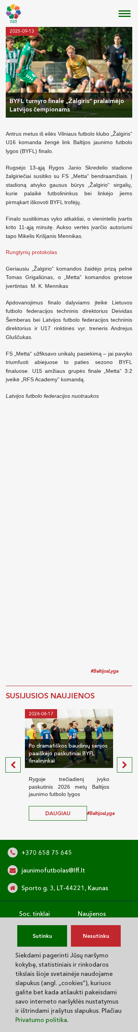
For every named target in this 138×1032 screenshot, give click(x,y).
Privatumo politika (41, 1020)
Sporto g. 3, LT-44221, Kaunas (64, 888)
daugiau (58, 813)
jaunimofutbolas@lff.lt (53, 870)
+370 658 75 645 (46, 852)
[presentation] (13, 765)
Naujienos (92, 913)
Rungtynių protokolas (31, 252)
